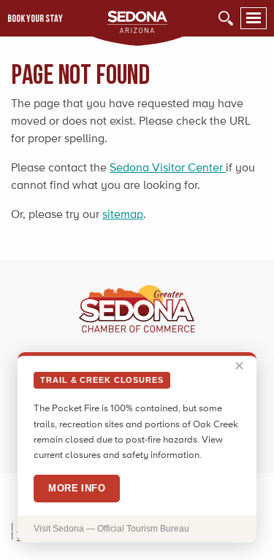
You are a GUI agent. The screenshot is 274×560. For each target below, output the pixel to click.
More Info (76, 488)
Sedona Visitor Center (168, 167)
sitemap (122, 214)
